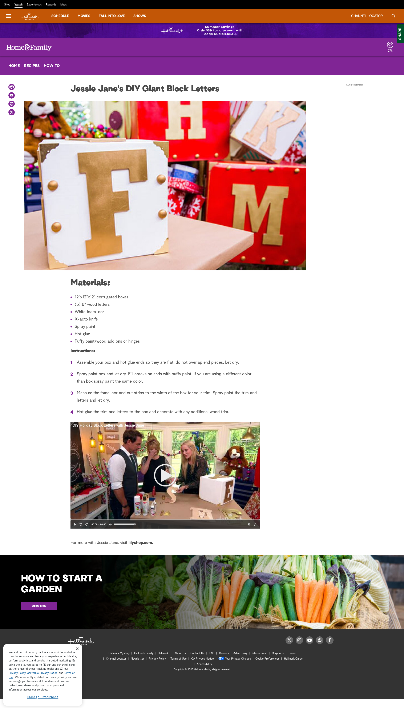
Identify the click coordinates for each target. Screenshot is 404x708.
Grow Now (39, 605)
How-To (52, 66)
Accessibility (204, 664)
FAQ (211, 653)
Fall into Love (112, 16)
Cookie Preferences (267, 658)
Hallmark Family (143, 653)
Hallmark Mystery (119, 653)
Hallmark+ (164, 653)
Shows (139, 16)
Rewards (51, 4)
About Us (180, 653)
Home (14, 66)
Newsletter (137, 658)
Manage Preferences (42, 697)
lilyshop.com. (141, 543)
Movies (84, 16)
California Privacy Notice (42, 673)
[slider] (165, 519)
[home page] (29, 16)
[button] (165, 475)
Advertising (240, 653)
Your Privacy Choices (238, 658)
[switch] (110, 524)
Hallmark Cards (293, 658)
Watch (19, 4)
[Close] (77, 648)
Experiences (34, 4)
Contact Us (197, 653)
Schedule (60, 16)
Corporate (278, 653)
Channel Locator (367, 16)
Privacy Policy (157, 658)
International (259, 653)
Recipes (32, 66)
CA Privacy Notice (202, 658)
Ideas (63, 4)
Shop (7, 4)
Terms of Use (178, 658)
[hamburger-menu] (8, 16)
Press (292, 653)
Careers (224, 653)
